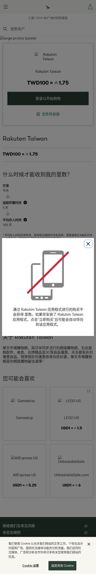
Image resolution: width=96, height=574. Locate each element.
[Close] (88, 243)
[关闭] (89, 544)
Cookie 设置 (30, 565)
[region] (48, 555)
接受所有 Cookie (62, 565)
